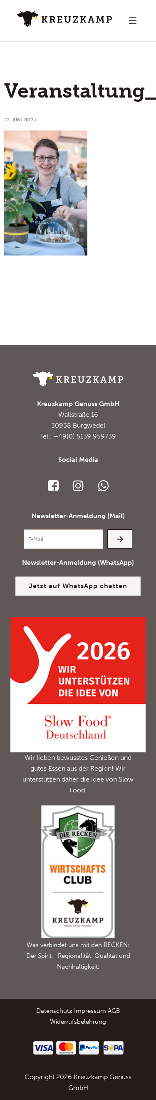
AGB (114, 1011)
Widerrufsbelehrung (78, 1021)
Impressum (90, 1011)
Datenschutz (54, 1011)
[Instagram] (78, 485)
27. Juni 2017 (18, 120)
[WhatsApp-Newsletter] (103, 485)
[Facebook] (53, 485)
